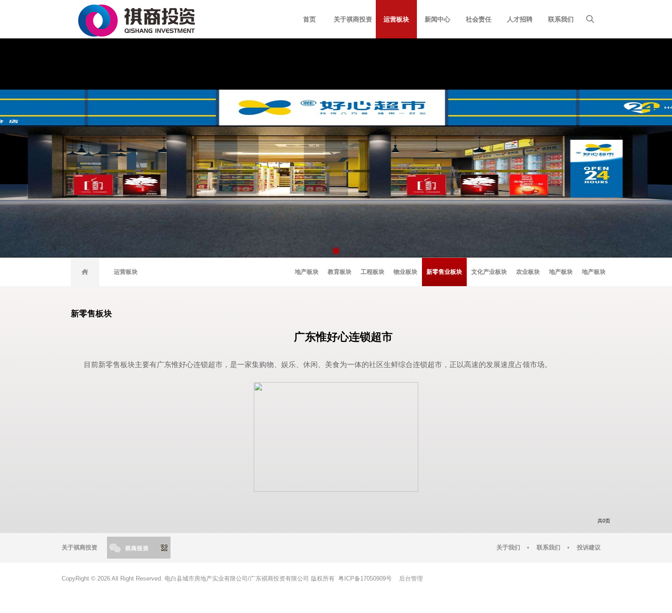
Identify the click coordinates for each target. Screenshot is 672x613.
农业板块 (528, 271)
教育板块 (340, 271)
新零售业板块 (444, 271)
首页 (309, 19)
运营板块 (396, 19)
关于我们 (508, 547)
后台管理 (411, 579)
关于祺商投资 (353, 19)
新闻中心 (437, 19)
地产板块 (307, 271)
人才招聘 (520, 19)
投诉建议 (589, 547)
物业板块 (405, 271)
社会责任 (478, 19)
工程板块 (372, 271)
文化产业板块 (489, 271)
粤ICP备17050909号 (364, 579)
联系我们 (561, 19)
